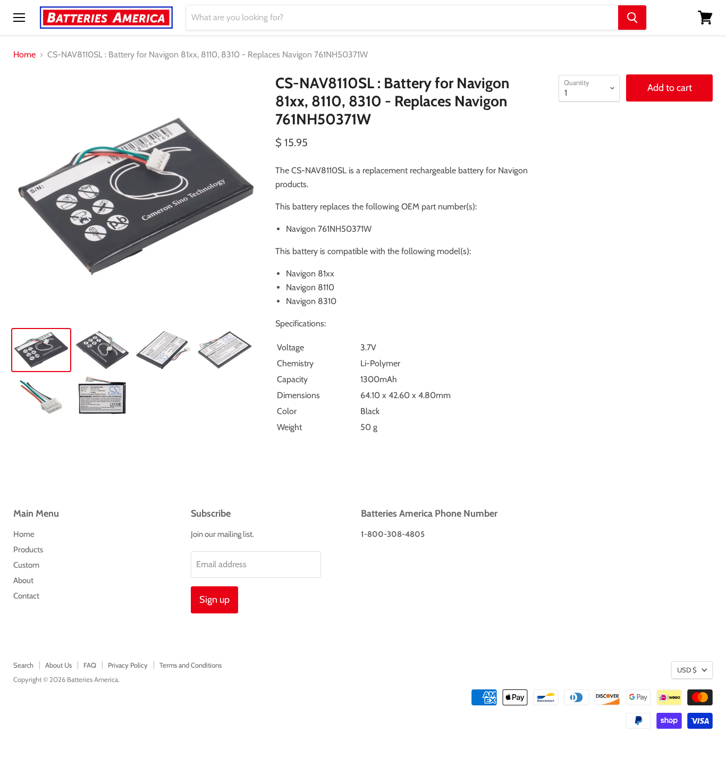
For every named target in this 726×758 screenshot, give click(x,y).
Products (28, 549)
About (23, 580)
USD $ (687, 670)
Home (24, 55)
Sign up (214, 599)
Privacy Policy (128, 665)
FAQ (89, 665)
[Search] (632, 17)
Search (23, 665)
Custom (26, 565)
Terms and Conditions (190, 665)
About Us (58, 665)
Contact (26, 596)
